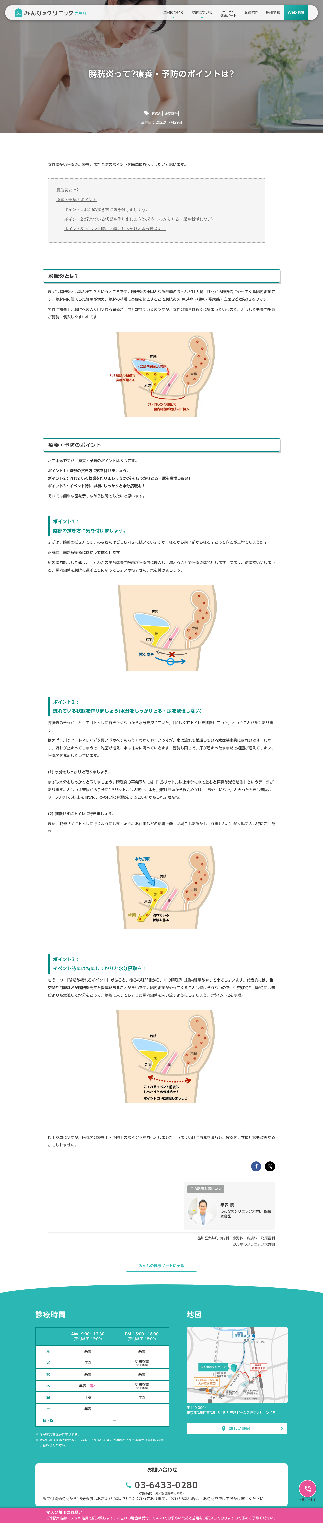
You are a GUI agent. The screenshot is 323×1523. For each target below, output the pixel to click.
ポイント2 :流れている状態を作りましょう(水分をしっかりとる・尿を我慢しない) (138, 219)
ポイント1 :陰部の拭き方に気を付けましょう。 (107, 209)
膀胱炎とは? (67, 190)
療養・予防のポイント (76, 200)
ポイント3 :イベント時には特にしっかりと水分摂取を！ (115, 229)
